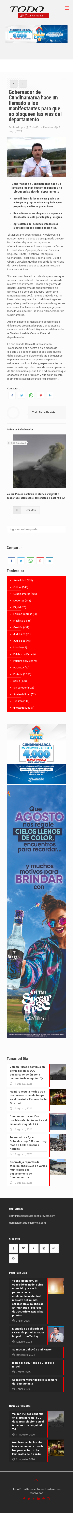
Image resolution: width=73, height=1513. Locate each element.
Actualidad (19, 580)
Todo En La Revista (41, 127)
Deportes (18, 600)
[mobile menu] (67, 8)
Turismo (18, 701)
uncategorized (21, 707)
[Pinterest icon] (44, 1499)
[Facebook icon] (24, 1499)
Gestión (18, 627)
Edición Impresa (22, 613)
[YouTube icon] (34, 1499)
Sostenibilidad (21, 694)
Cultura (17, 587)
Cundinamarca (21, 593)
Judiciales (19, 634)
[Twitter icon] (29, 1499)
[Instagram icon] (48, 1499)
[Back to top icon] (36, 1480)
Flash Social (20, 620)
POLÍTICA (18, 667)
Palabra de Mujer (23, 660)
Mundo (17, 647)
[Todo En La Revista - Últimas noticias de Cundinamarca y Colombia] (29, 12)
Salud (16, 680)
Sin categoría (21, 687)
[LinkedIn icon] (39, 1499)
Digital (17, 607)
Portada (18, 674)
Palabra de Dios (22, 654)
